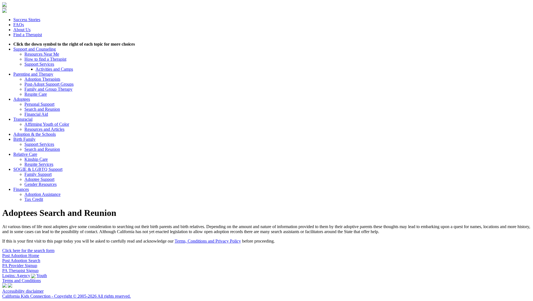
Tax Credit (33, 199)
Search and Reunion (42, 109)
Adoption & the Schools (34, 134)
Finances (21, 189)
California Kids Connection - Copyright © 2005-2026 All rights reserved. (66, 296)
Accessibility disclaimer (23, 291)
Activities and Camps (54, 69)
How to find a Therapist (45, 59)
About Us (22, 29)
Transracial (22, 119)
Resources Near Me (41, 54)
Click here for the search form (28, 250)
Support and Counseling (34, 49)
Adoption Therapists (42, 79)
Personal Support (39, 104)
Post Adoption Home (20, 255)
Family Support (38, 174)
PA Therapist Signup (20, 270)
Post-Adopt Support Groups (49, 84)
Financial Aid (36, 114)
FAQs (18, 24)
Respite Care (35, 94)
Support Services (39, 64)
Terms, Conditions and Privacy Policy (208, 241)
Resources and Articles (44, 129)
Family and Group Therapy (48, 89)
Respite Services (38, 164)
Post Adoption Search (21, 260)
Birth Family (24, 139)
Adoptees (21, 99)
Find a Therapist (27, 34)
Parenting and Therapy (33, 74)
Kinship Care (36, 159)
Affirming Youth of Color (46, 124)
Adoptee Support (39, 179)
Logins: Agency (16, 275)
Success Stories (26, 19)
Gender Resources (40, 184)
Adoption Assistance (42, 194)
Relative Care (25, 154)
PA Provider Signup (19, 265)
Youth (41, 275)
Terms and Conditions (21, 280)
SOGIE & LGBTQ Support (37, 169)
